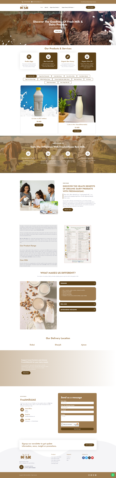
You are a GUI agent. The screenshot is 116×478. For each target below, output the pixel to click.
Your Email (63, 410)
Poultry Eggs (29, 61)
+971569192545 (34, 421)
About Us (46, 7)
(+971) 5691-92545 (29, 468)
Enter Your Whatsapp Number (68, 405)
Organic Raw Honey (67, 61)
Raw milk (66, 194)
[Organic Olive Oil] (87, 56)
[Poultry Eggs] (29, 56)
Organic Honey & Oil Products (67, 7)
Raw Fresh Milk (48, 61)
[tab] (31, 76)
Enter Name (63, 401)
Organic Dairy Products (54, 7)
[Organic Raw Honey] (67, 56)
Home (42, 7)
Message (63, 414)
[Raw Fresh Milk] (48, 56)
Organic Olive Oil (87, 61)
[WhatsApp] (113, 475)
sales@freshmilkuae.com (30, 416)
